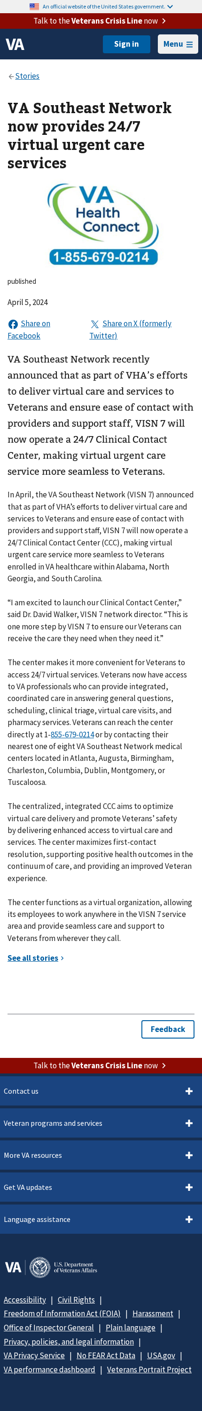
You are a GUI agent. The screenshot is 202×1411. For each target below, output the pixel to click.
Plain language (130, 1327)
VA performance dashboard (49, 1369)
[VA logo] (15, 44)
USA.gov (161, 1355)
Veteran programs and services (53, 1123)
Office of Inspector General (49, 1327)
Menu (173, 44)
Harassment (152, 1313)
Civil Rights (76, 1300)
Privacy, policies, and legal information (69, 1342)
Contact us (21, 1091)
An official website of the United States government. (104, 6)
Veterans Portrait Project (149, 1369)
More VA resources (33, 1155)
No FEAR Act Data (106, 1355)
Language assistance (37, 1219)
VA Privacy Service (34, 1355)
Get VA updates (28, 1187)
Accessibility (25, 1300)
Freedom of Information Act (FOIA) (62, 1313)
